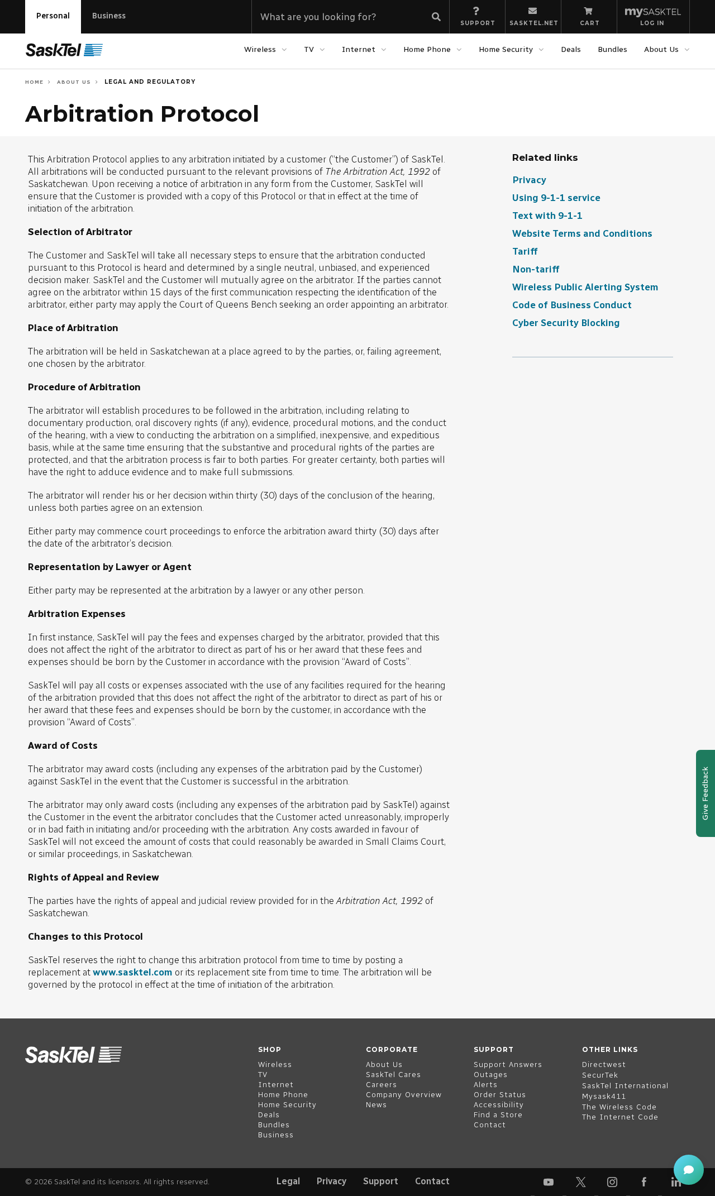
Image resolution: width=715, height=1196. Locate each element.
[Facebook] (644, 1182)
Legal (288, 1181)
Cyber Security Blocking (566, 322)
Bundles (612, 49)
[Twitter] (580, 1182)
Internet (358, 49)
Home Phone (427, 49)
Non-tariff (536, 269)
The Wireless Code (619, 1107)
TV (309, 49)
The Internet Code (620, 1117)
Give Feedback (705, 793)
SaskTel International (625, 1085)
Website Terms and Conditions (582, 233)
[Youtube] (549, 1182)
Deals (571, 49)
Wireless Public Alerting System (585, 287)
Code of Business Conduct (572, 304)
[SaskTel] (64, 50)
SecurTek (600, 1075)
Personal (53, 16)
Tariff (525, 251)
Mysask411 (604, 1096)
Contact (432, 1181)
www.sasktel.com (133, 972)
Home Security (506, 49)
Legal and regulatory (149, 82)
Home (34, 82)
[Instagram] (612, 1182)
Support (380, 1181)
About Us (661, 49)
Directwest (604, 1064)
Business (109, 16)
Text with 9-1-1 (547, 215)
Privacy (529, 179)
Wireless (260, 49)
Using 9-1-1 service (556, 197)
